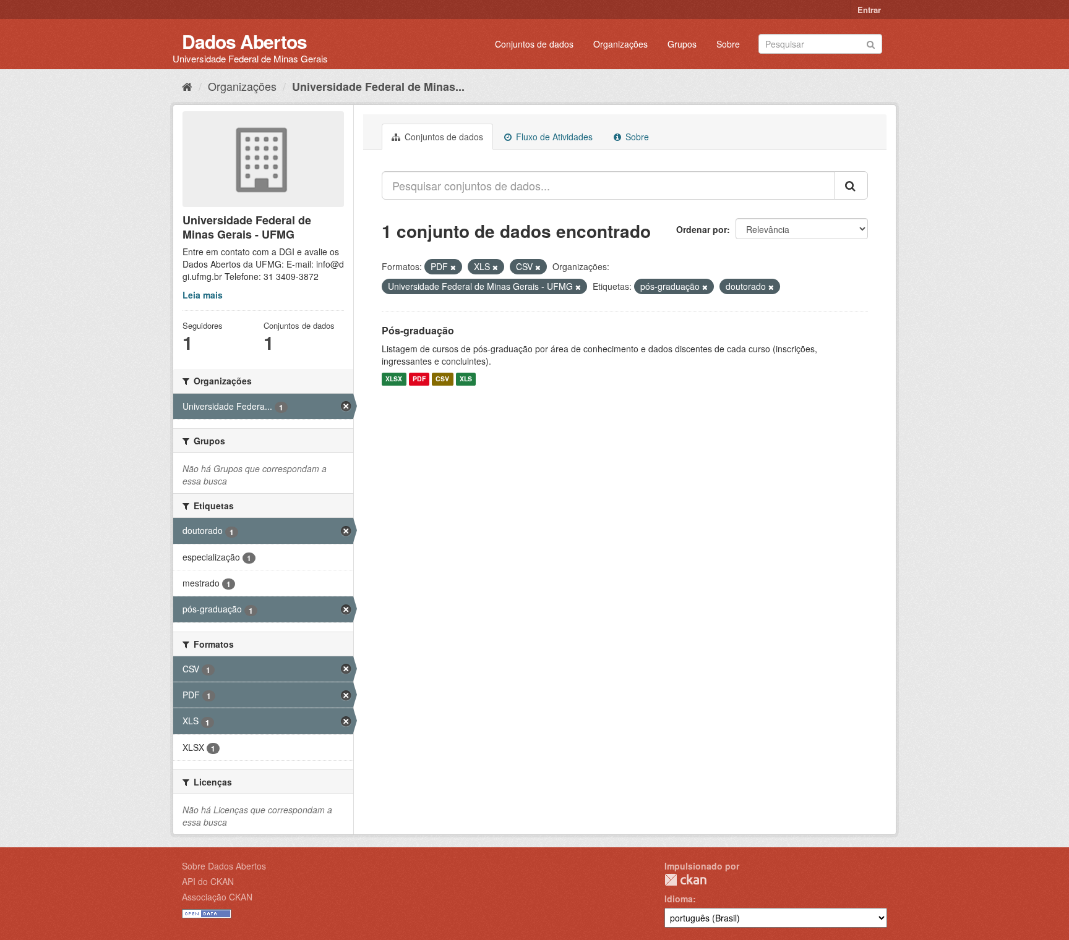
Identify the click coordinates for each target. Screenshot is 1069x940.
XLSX (393, 379)
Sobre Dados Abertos (224, 866)
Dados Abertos (244, 41)
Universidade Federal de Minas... (378, 86)
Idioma (678, 898)
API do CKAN (208, 881)
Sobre (728, 44)
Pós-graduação (418, 330)
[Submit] (870, 43)
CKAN (685, 879)
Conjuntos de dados (534, 44)
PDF (419, 379)
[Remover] (453, 267)
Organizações (620, 44)
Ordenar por (701, 229)
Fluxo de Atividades (553, 136)
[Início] (187, 86)
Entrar (869, 9)
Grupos (682, 44)
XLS (466, 379)
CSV (442, 379)
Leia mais (202, 295)
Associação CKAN (217, 897)
